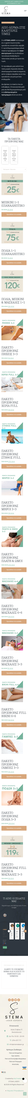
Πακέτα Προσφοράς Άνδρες (5, 155)
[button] (14, 2)
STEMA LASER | (14, 1081)
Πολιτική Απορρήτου (15, 1053)
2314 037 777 (16, 1040)
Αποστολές (15, 1064)
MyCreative (18, 1078)
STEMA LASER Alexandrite (5, 923)
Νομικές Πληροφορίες (15, 1091)
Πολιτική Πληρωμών (15, 1061)
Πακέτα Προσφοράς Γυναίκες (14, 155)
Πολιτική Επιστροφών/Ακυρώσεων (15, 1059)
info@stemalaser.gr (16, 1044)
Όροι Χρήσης (15, 1056)
